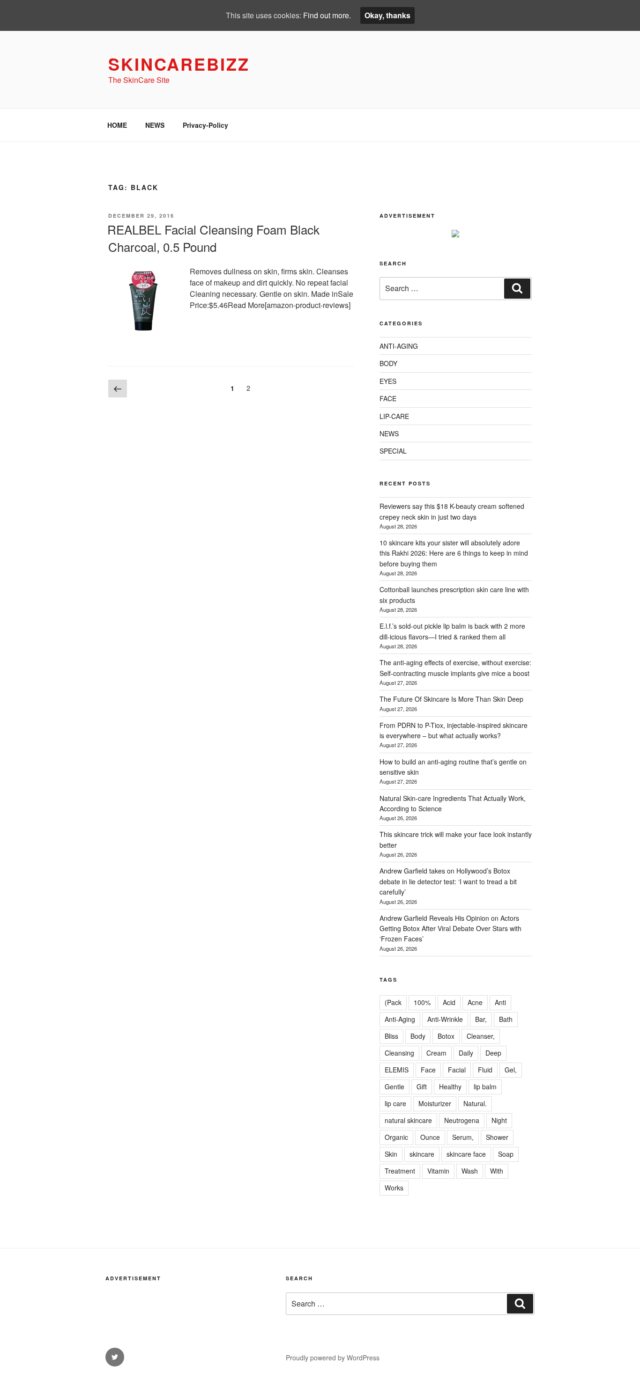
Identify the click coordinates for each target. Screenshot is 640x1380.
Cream (436, 1052)
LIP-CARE (394, 416)
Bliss (391, 1036)
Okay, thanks (387, 15)
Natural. (475, 1103)
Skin (391, 1154)
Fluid (485, 1069)
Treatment (400, 1170)
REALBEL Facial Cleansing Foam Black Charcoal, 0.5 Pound (213, 237)
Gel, (511, 1069)
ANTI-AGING (399, 346)
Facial (457, 1069)
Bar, (481, 1019)
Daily (466, 1052)
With (496, 1170)
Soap (505, 1154)
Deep (493, 1052)
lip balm (485, 1086)
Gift (422, 1086)
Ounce (430, 1137)
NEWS (154, 125)
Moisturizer (434, 1103)
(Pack (393, 1002)
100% (422, 1002)
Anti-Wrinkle (445, 1019)
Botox (446, 1036)
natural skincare (408, 1120)
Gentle (394, 1086)
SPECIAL (393, 450)
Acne (475, 1002)
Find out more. (327, 15)
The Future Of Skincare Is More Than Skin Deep (451, 699)
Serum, (463, 1137)
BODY (388, 363)
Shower (497, 1137)
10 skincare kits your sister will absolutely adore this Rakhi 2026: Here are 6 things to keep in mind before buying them (454, 553)
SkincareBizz (179, 63)
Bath (506, 1019)
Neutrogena (461, 1120)
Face (428, 1069)
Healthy (450, 1086)
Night (499, 1120)
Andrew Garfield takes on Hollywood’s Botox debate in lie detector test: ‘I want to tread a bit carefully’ (448, 881)
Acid (449, 1002)
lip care (395, 1103)
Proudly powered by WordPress (333, 1357)
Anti (500, 1002)
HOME (117, 125)
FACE (388, 398)
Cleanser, (481, 1036)
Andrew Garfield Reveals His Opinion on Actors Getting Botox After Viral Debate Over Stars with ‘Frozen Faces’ (450, 928)
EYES (388, 381)
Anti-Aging (400, 1019)
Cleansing (399, 1052)
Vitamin (438, 1170)
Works (394, 1187)
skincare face (466, 1154)
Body (417, 1036)
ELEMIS (397, 1069)
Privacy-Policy (205, 125)
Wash (469, 1170)
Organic (396, 1137)
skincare (421, 1154)
